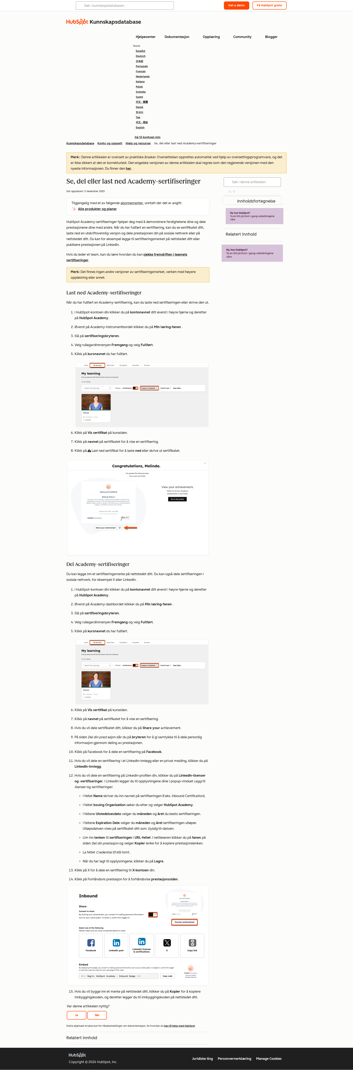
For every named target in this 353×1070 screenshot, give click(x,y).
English (140, 127)
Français (141, 71)
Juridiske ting (202, 1059)
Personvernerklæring (234, 1059)
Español (140, 51)
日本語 (139, 61)
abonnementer (132, 203)
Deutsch (140, 56)
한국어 (139, 112)
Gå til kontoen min (147, 137)
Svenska (141, 91)
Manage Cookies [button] (269, 1059)
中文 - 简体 (142, 122)
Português (142, 66)
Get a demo (236, 5)
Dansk (139, 107)
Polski (139, 86)
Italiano (140, 81)
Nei (97, 1015)
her (128, 168)
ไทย (138, 117)
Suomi (139, 97)
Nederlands (143, 76)
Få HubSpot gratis (269, 5)
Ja (76, 1015)
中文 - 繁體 (142, 102)
